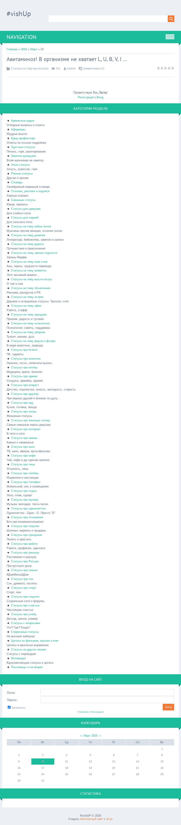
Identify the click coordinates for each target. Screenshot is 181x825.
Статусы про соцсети (25, 596)
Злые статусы (20, 164)
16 (19, 767)
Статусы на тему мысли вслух (30, 68)
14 (137, 761)
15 (162, 761)
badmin (71, 68)
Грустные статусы (23, 147)
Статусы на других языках (28, 649)
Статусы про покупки (25, 526)
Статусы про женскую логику (30, 420)
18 (66, 767)
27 (113, 774)
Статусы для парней (24, 217)
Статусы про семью (24, 570)
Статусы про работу (24, 543)
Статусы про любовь (25, 473)
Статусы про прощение (26, 535)
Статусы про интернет (26, 429)
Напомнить (84, 712)
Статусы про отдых (24, 490)
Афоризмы (18, 129)
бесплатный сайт (91, 819)
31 (42, 780)
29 (162, 774)
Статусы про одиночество (28, 508)
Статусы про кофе (23, 455)
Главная (12, 49)
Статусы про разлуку (25, 552)
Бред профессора (23, 138)
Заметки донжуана (23, 156)
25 (66, 774)
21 (137, 767)
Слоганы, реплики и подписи (30, 191)
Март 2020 (91, 735)
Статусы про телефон (25, 482)
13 (113, 761)
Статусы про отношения (27, 517)
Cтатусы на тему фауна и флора (33, 341)
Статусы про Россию (25, 561)
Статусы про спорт (23, 587)
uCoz (109, 819)
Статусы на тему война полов (31, 226)
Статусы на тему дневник (28, 235)
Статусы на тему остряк (27, 297)
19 (90, 767)
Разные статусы (22, 173)
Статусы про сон (22, 579)
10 (42, 761)
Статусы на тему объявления (30, 288)
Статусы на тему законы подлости (34, 253)
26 (90, 774)
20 (113, 767)
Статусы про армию (24, 376)
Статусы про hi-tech (24, 349)
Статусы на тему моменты (28, 270)
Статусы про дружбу (25, 394)
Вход (100, 97)
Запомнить (18, 707)
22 (162, 767)
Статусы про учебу (23, 614)
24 (42, 774)
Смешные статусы (23, 200)
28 (137, 774)
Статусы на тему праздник (29, 314)
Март (33, 49)
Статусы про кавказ (24, 438)
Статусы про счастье (25, 605)
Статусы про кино (23, 446)
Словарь (17, 182)
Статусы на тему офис (26, 305)
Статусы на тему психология (30, 323)
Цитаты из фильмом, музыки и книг (35, 640)
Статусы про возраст (25, 385)
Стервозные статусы (25, 632)
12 (90, 761)
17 (42, 767)
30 (19, 780)
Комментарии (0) (93, 68)
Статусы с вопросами (25, 623)
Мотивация (18, 658)
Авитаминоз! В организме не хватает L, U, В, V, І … (67, 59)
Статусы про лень (23, 464)
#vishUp (19, 13)
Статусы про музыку (24, 499)
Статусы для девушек (26, 208)
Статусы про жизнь (24, 411)
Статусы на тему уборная (28, 332)
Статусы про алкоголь (26, 358)
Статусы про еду (22, 402)
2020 (24, 49)
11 (66, 761)
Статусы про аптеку (24, 367)
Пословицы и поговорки (27, 667)
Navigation (21, 37)
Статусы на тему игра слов (29, 261)
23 (19, 774)
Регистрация (86, 97)
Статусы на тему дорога (27, 244)
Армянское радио (22, 120)
